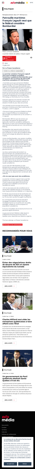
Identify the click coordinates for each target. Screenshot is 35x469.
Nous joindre (5, 425)
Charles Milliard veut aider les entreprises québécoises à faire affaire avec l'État (17, 321)
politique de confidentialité (17, 457)
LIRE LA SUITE (8, 286)
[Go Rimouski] (8, 418)
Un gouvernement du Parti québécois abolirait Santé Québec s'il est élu (14, 378)
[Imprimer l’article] (31, 57)
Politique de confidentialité (9, 434)
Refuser (25, 463)
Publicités (4, 432)
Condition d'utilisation (7, 436)
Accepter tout (10, 463)
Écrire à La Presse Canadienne (13, 71)
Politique (9, 9)
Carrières (4, 429)
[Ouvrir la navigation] (3, 2)
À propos (4, 427)
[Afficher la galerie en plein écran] (31, 31)
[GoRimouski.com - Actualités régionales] (17, 3)
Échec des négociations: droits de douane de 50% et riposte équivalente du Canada (16, 264)
